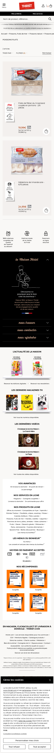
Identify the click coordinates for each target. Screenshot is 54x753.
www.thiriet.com (10, 690)
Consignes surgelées (30, 499)
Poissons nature (35, 34)
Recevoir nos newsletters (40, 383)
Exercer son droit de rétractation (27, 653)
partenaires (26, 690)
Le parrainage (26, 489)
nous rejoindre (27, 337)
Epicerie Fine (14, 530)
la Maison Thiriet (27, 259)
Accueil (4, 34)
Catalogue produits (36, 638)
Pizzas (44, 513)
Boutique (40, 530)
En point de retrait (36, 487)
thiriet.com (10, 635)
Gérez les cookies (16, 640)
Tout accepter (39, 747)
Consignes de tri (24, 643)
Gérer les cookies (25, 721)
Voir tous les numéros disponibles (26, 417)
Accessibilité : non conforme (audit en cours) (27, 646)
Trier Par (7, 53)
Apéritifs (43, 510)
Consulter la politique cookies (15, 734)
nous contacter (27, 330)
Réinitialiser (46, 53)
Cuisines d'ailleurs (21, 516)
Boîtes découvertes (28, 530)
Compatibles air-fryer (30, 510)
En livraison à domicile (18, 487)
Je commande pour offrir (34, 501)
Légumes (43, 519)
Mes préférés (16, 14)
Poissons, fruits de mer (18, 34)
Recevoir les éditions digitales (15, 383)
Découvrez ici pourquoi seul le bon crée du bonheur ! (27, 294)
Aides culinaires (40, 521)
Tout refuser (14, 747)
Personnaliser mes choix (27, 740)
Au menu (26, 542)
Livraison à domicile (15, 501)
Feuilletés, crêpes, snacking (30, 513)
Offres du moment (14, 510)
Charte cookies (29, 640)
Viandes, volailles (31, 519)
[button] (43, 5)
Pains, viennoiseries (18, 527)
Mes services (38, 14)
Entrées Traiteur (12, 513)
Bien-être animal (10, 643)
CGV (11, 638)
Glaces (18, 524)
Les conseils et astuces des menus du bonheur (27, 544)
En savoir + (27, 561)
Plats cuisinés (34, 516)
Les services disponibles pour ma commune (31, 635)
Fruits (12, 524)
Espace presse (37, 643)
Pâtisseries (40, 524)
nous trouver (27, 323)
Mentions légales (21, 638)
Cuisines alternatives (34, 527)
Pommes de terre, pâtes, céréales (20, 521)
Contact (47, 643)
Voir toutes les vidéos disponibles (26, 474)
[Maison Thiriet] (27, 6)
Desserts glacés (28, 524)
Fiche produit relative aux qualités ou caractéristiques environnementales (27, 649)
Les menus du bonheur (27, 532)
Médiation (40, 640)
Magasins (17, 499)
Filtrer (20, 53)
